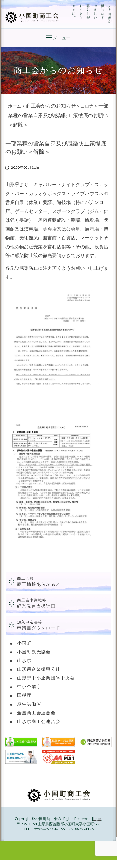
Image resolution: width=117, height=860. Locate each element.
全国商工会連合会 (36, 712)
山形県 (24, 660)
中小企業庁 (29, 686)
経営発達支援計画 (36, 603)
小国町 (24, 643)
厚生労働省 (29, 703)
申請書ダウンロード (39, 625)
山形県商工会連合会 (39, 721)
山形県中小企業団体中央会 (46, 677)
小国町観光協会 (34, 651)
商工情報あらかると (39, 581)
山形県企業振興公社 (39, 669)
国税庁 (24, 695)
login (97, 818)
